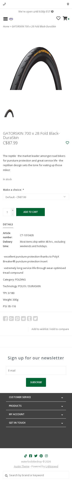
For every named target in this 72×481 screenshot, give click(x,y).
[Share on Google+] (11, 318)
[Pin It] (17, 318)
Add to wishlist (40, 329)
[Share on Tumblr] (29, 318)
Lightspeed (52, 466)
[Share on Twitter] (35, 318)
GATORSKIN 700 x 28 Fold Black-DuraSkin (34, 26)
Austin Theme (21, 466)
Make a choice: (13, 189)
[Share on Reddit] (23, 318)
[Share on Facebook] (5, 318)
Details (8, 224)
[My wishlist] (58, 19)
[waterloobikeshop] (11, 18)
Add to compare (59, 329)
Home (6, 26)
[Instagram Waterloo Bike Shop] (46, 455)
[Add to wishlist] (67, 143)
